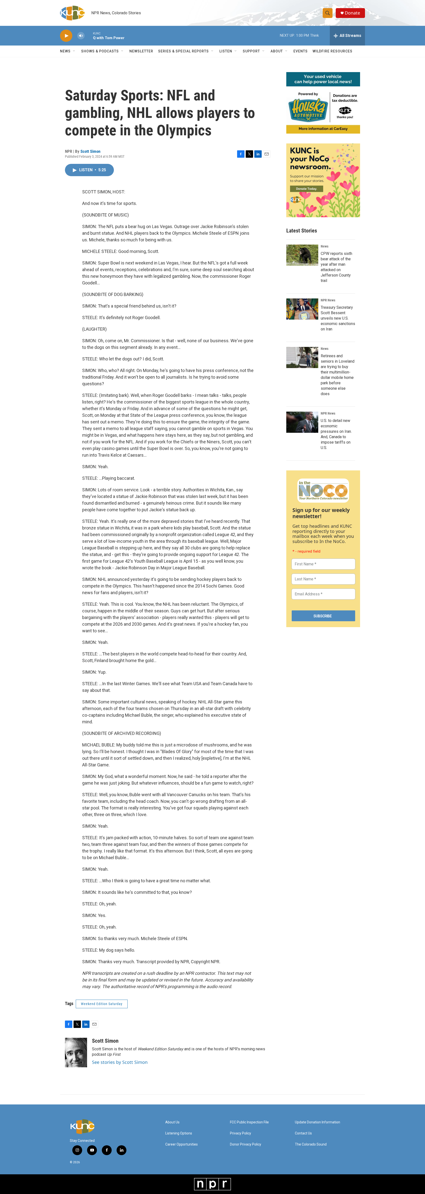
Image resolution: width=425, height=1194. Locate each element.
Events (300, 51)
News (324, 246)
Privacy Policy (240, 1133)
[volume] (81, 35)
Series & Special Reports (183, 51)
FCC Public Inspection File (249, 1122)
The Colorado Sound (311, 1144)
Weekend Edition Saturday (101, 1004)
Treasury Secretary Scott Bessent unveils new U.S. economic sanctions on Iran (338, 318)
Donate (352, 13)
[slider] (89, 35)
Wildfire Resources (332, 51)
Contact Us (303, 1133)
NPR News (328, 300)
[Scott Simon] (76, 1052)
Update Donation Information (317, 1122)
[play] (66, 36)
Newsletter (141, 51)
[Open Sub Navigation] (74, 51)
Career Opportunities (181, 1144)
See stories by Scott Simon (120, 1062)
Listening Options (178, 1133)
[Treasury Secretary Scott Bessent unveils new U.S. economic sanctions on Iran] (302, 309)
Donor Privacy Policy (245, 1144)
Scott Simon (90, 151)
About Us (172, 1122)
